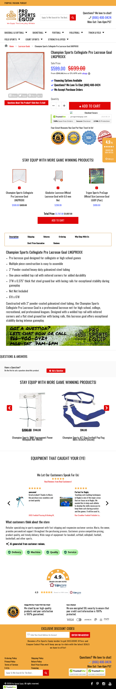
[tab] (14, 236)
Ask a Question (57, 370)
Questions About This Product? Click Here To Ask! (26, 102)
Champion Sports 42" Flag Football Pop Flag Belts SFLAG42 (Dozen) (84, 438)
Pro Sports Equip (17, 683)
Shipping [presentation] (30, 236)
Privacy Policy (10, 661)
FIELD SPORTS (11, 39)
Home (11, 46)
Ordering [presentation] (62, 236)
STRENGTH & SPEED (57, 39)
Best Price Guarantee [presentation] (35, 243)
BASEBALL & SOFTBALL (14, 32)
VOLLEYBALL (74, 32)
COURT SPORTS (33, 39)
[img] (58, 478)
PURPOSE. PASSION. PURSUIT (16, 3)
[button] (10, 503)
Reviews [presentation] (56, 243)
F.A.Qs (7, 667)
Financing (35, 667)
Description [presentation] (13, 236)
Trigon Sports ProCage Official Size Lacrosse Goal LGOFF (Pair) (96, 196)
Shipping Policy (37, 658)
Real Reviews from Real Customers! (58, 481)
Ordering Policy (11, 658)
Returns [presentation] (47, 236)
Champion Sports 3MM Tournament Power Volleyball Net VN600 (32, 438)
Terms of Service (11, 664)
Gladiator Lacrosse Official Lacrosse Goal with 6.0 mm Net (58, 196)
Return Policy (36, 661)
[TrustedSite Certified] (78, 672)
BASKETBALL (38, 32)
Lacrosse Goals (24, 46)
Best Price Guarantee (39, 664)
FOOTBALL (56, 32)
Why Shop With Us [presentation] (82, 236)
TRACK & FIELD (94, 32)
